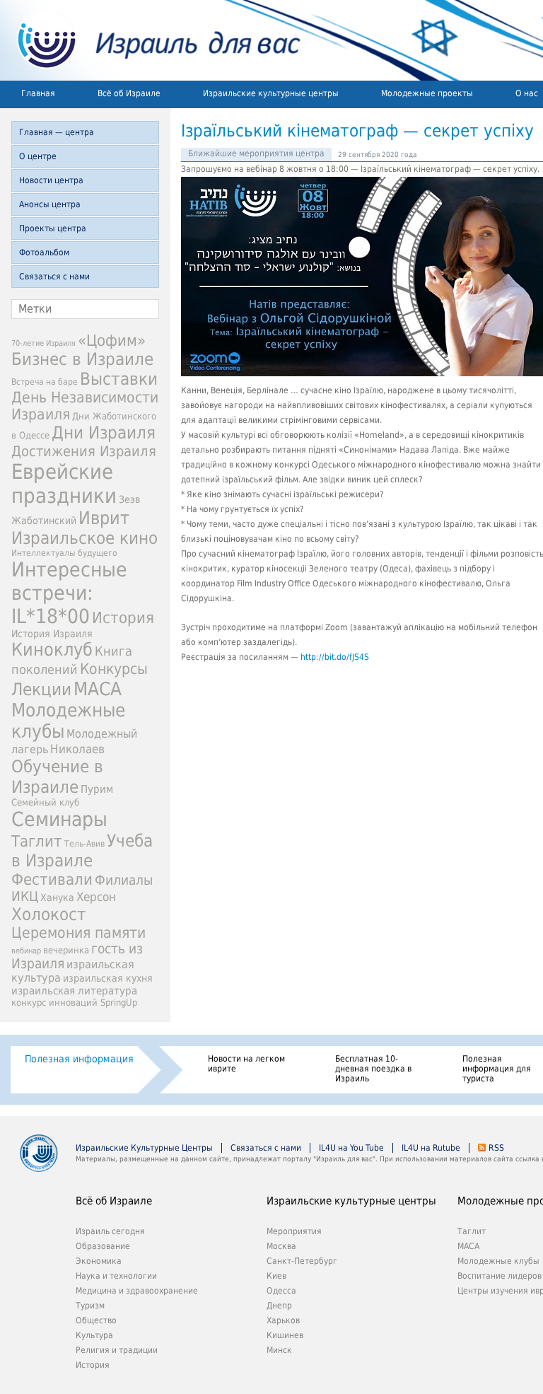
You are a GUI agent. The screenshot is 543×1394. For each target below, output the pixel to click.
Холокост (48, 914)
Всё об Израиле (129, 93)
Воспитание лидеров (499, 1276)
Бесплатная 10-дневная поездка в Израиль (373, 1069)
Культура (94, 1335)
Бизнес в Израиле (82, 359)
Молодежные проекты (427, 93)
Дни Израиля (104, 433)
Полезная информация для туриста (496, 1069)
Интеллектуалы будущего (64, 553)
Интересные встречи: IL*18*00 (69, 593)
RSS (496, 1148)
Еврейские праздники (64, 484)
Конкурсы (114, 669)
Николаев (77, 749)
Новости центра (51, 180)
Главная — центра (56, 132)
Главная (38, 93)
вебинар (26, 951)
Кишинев (285, 1335)
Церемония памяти (78, 932)
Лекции (41, 689)
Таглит (36, 841)
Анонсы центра (50, 204)
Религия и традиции (117, 1350)
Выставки (119, 379)
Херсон (96, 897)
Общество (96, 1320)
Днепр (279, 1306)
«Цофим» (112, 340)
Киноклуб (52, 649)
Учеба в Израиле (82, 851)
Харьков (283, 1320)
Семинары (59, 819)
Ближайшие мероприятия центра (256, 153)
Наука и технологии (116, 1276)
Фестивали (52, 879)
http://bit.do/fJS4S (334, 657)
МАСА (98, 688)
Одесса (281, 1291)
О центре (38, 156)
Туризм (90, 1306)
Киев (276, 1276)
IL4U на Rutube (431, 1148)
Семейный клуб (45, 802)
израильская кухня (108, 978)
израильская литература (74, 990)
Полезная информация (79, 1058)
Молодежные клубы (498, 1261)
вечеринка (66, 950)
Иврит (103, 518)
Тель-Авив (84, 844)
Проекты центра (52, 228)
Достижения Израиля (83, 451)
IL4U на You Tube (351, 1148)
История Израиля (52, 633)
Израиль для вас (150, 40)
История (123, 617)
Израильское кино (84, 538)
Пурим (97, 789)
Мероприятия (294, 1231)
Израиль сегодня (110, 1231)
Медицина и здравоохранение (137, 1291)
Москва (281, 1246)
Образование (103, 1246)
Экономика (99, 1261)
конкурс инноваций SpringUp (74, 1002)
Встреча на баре (44, 382)
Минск (279, 1350)
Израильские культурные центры (271, 93)
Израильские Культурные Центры (144, 1148)
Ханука (57, 897)
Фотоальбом (44, 252)
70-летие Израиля (43, 343)
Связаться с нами (54, 276)
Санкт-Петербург (302, 1261)
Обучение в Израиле (57, 776)
